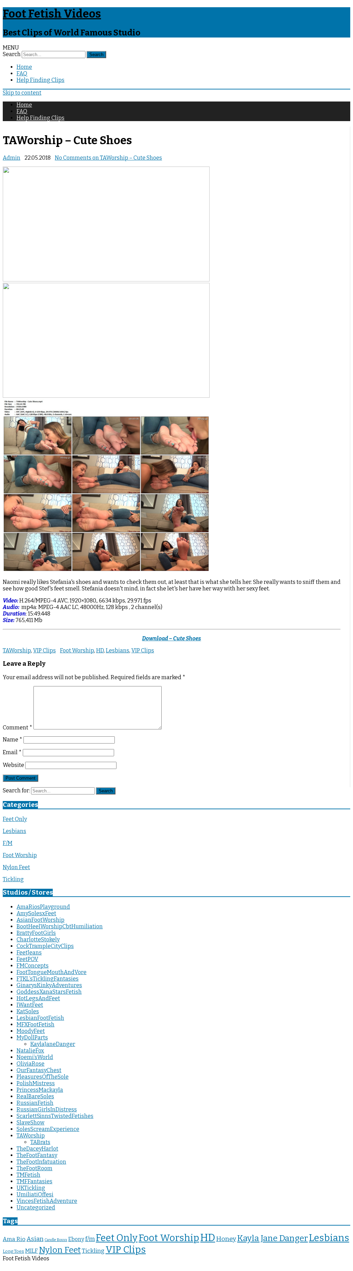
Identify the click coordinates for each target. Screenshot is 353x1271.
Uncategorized (36, 1207)
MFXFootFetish (35, 1024)
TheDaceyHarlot (37, 1148)
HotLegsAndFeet (38, 998)
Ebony (76, 1239)
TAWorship (17, 650)
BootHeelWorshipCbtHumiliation (60, 926)
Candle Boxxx (55, 1240)
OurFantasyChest (39, 1070)
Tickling (13, 879)
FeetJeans (29, 952)
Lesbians (117, 650)
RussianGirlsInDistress (47, 1109)
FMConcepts (33, 965)
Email (12, 752)
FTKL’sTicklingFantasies (48, 978)
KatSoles (28, 1011)
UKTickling (31, 1188)
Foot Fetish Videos (52, 13)
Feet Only (15, 819)
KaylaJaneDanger (52, 1044)
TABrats (40, 1142)
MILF (31, 1251)
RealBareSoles (35, 1096)
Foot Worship (77, 650)
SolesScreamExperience (48, 1129)
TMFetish (28, 1175)
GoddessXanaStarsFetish (49, 992)
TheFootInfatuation (41, 1161)
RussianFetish (35, 1103)
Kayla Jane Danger (272, 1238)
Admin (11, 157)
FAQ (22, 73)
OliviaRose (30, 1063)
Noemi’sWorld (35, 1057)
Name (12, 739)
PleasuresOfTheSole (43, 1077)
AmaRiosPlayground (43, 907)
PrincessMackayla (40, 1090)
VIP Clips (44, 650)
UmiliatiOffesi (35, 1194)
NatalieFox (30, 1050)
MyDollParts (32, 1037)
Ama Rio (14, 1239)
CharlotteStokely (38, 939)
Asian (35, 1239)
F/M (7, 843)
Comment (17, 727)
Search (12, 54)
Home (24, 67)
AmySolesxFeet (36, 913)
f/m (90, 1239)
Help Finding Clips (40, 80)
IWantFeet (30, 1005)
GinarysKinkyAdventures (49, 985)
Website (13, 765)
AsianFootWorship (40, 920)
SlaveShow (30, 1122)
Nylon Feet (16, 867)
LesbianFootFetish (40, 1018)
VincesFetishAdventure (47, 1201)
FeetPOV (27, 959)
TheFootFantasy (37, 1155)
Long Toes (13, 1251)
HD (100, 650)
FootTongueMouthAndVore (52, 972)
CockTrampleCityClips (45, 946)
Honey (226, 1239)
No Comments (108, 157)
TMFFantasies (34, 1181)
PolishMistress (36, 1083)
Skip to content (22, 92)
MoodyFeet (31, 1031)
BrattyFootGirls (36, 933)
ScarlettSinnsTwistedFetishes (55, 1116)
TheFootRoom (34, 1168)
